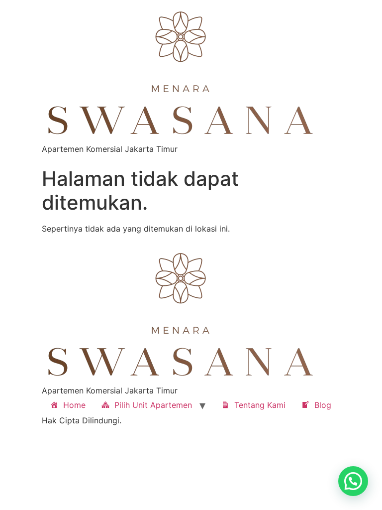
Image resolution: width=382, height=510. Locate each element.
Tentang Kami (260, 405)
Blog (322, 405)
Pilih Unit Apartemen (153, 405)
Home (74, 405)
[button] (353, 481)
